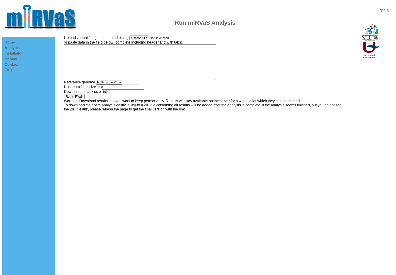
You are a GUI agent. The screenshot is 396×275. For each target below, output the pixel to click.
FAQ (8, 70)
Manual (11, 59)
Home (10, 42)
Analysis (12, 48)
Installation (14, 53)
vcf (125, 38)
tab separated (107, 38)
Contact (11, 64)
